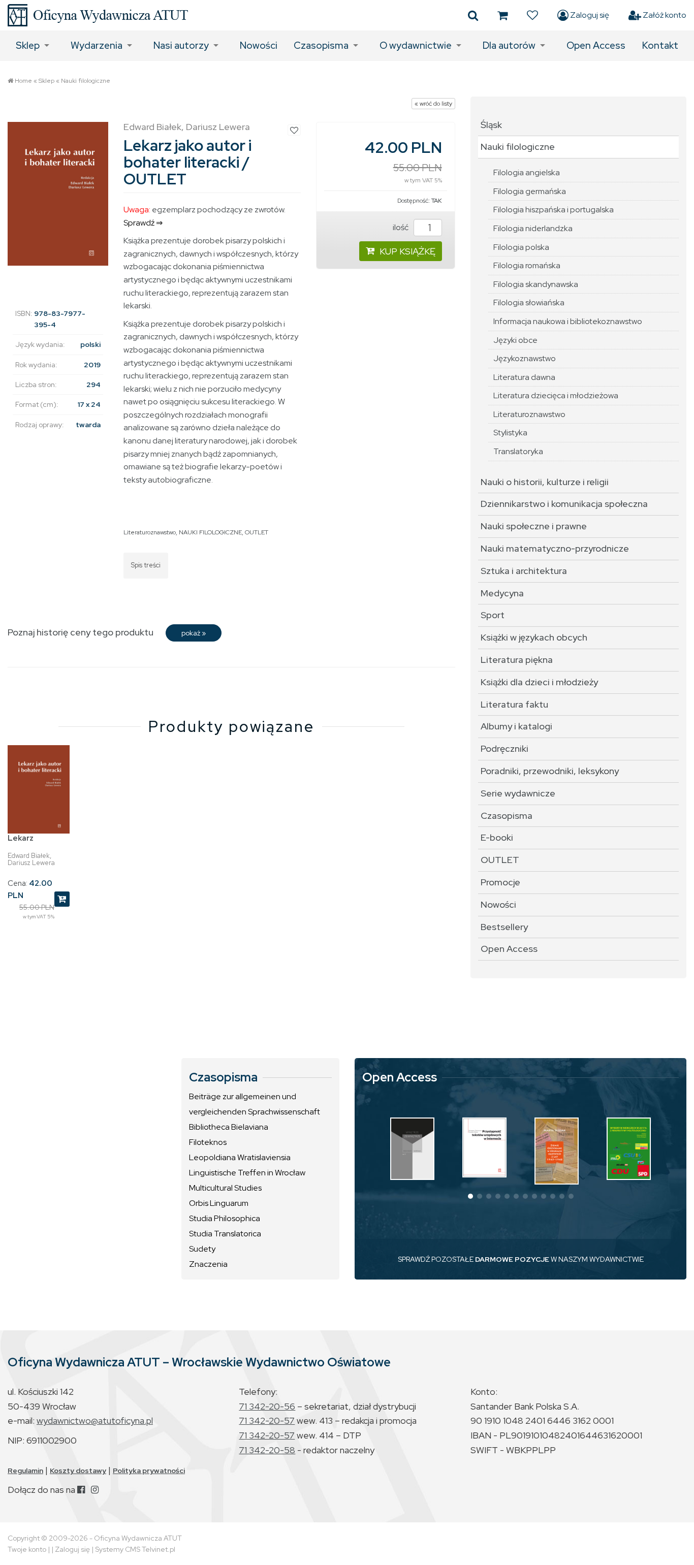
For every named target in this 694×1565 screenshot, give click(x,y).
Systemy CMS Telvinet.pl (135, 1549)
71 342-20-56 (267, 1406)
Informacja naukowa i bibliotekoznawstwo (567, 321)
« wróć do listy (433, 104)
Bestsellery (504, 927)
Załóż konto (663, 15)
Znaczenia (208, 1264)
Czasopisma (321, 45)
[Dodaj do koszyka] (62, 899)
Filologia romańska (526, 265)
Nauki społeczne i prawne (534, 526)
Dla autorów (509, 45)
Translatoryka (518, 451)
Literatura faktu (514, 704)
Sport (492, 615)
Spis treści (146, 565)
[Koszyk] (502, 15)
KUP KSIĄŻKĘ (407, 251)
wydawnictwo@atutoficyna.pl (95, 1420)
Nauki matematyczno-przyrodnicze (555, 548)
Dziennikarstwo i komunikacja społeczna (564, 503)
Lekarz (21, 838)
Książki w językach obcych (534, 637)
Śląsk (491, 125)
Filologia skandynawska (535, 284)
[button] (470, 1196)
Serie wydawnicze (518, 793)
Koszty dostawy (78, 1470)
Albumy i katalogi (516, 726)
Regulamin (25, 1470)
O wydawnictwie (416, 45)
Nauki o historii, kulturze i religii (545, 482)
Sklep (28, 45)
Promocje (500, 882)
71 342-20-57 (267, 1420)
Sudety (202, 1248)
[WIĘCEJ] (412, 1148)
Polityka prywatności (149, 1470)
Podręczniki (504, 748)
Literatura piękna (517, 659)
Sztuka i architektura (524, 571)
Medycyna (502, 593)
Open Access (595, 45)
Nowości (258, 45)
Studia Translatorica (225, 1233)
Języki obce (515, 340)
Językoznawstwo (524, 358)
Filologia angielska (526, 172)
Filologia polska (521, 247)
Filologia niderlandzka (533, 228)
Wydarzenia (96, 45)
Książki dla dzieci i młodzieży (539, 682)
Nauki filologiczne (85, 81)
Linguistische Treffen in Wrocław (247, 1172)
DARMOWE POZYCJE (512, 1259)
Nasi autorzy (181, 45)
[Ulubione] (532, 15)
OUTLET (256, 532)
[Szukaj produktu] (473, 15)
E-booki (497, 837)
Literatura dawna (524, 377)
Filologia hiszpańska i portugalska (553, 209)
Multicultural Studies (225, 1188)
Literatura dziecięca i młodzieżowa (555, 395)
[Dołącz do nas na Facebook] (81, 1489)
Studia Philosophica (224, 1218)
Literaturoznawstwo (149, 532)
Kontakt (660, 45)
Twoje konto (27, 1549)
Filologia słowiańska (528, 302)
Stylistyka (510, 432)
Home (23, 81)
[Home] (98, 15)
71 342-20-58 (267, 1450)
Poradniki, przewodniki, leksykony (550, 771)
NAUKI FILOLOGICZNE (210, 532)
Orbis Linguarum (218, 1203)
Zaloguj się (589, 15)
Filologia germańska (529, 191)
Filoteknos (208, 1142)
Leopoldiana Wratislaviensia (240, 1157)
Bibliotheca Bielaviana (228, 1127)
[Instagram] (95, 1489)
